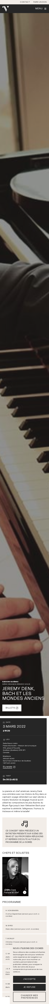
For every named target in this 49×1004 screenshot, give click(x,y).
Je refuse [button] (29, 987)
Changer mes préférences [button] (29, 997)
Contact (25, 2)
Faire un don (40, 2)
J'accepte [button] (29, 979)
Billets (10, 708)
